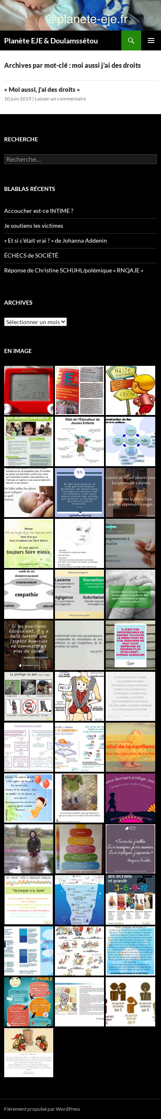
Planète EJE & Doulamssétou (51, 40)
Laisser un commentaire (60, 98)
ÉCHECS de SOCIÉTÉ (31, 255)
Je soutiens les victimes (33, 225)
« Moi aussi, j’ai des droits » (42, 89)
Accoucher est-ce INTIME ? (38, 210)
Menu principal (151, 40)
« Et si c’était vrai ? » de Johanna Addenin (55, 240)
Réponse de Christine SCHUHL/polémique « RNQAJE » (73, 270)
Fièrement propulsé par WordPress (42, 1109)
